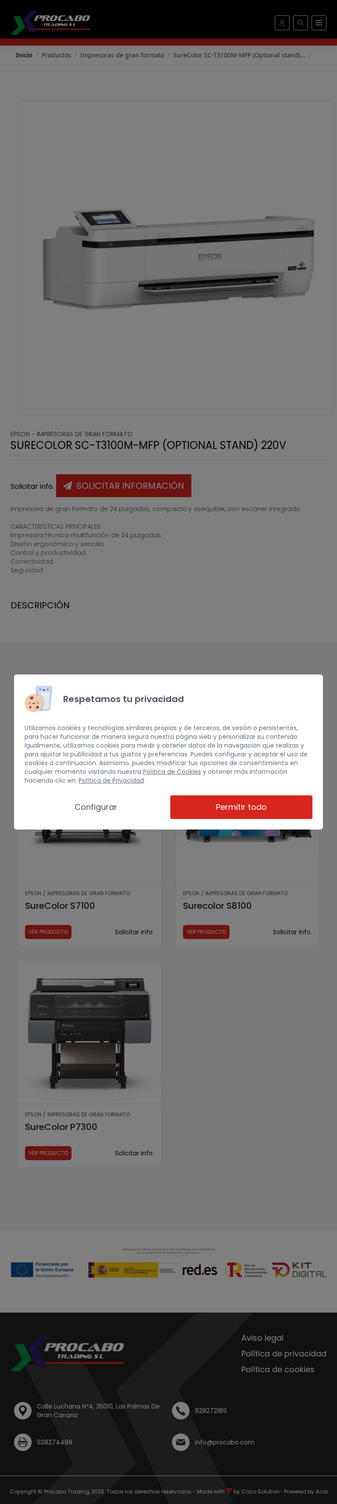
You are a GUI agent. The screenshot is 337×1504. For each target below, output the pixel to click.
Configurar (96, 806)
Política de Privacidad (111, 780)
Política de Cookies (172, 771)
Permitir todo (241, 806)
